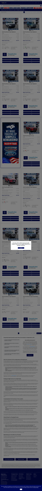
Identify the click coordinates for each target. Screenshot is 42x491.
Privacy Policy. (36, 487)
